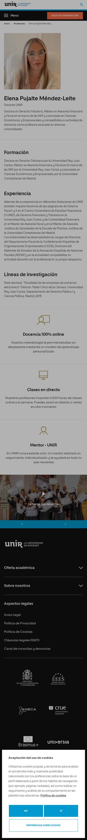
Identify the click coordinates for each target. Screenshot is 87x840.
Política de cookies (53, 795)
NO (26, 811)
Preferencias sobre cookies (43, 825)
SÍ (61, 811)
